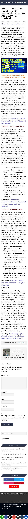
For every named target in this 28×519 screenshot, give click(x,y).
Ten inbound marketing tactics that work (13, 454)
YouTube (14, 486)
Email (3, 399)
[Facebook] (6, 517)
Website (4, 406)
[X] (10, 517)
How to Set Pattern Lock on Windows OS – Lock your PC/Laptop (12, 283)
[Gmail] (14, 517)
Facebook (8, 479)
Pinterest (19, 483)
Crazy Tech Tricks (16, 2)
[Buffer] (18, 517)
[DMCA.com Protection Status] (5, 440)
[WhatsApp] (2, 517)
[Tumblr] (22, 517)
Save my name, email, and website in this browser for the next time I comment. (13, 418)
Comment (5, 375)
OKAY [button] (4, 512)
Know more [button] (5, 508)
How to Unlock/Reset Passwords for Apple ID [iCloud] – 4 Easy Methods (13, 121)
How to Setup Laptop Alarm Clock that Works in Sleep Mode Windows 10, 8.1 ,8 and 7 (12, 336)
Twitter (19, 479)
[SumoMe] (26, 517)
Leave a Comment (18, 24)
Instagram (9, 483)
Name (3, 392)
